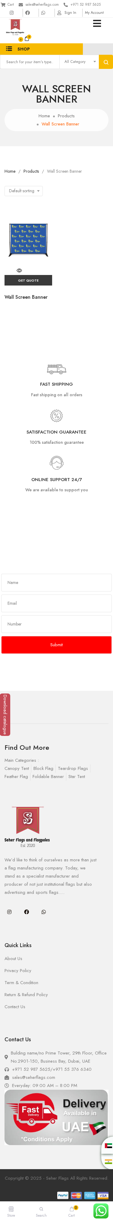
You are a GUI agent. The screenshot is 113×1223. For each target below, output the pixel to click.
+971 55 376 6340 (72, 1069)
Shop (23, 49)
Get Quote (28, 280)
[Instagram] (9, 912)
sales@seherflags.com (42, 4)
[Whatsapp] (44, 912)
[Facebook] (26, 912)
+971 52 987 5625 (86, 4)
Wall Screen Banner (26, 297)
